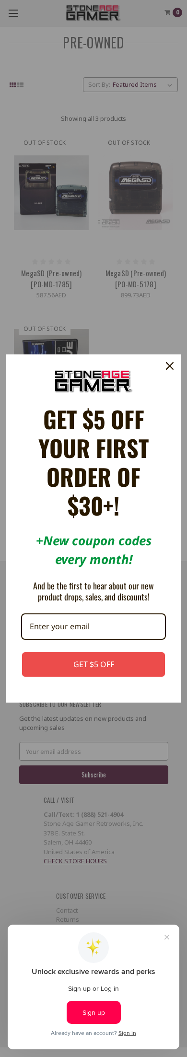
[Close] (169, 365)
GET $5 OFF (93, 664)
